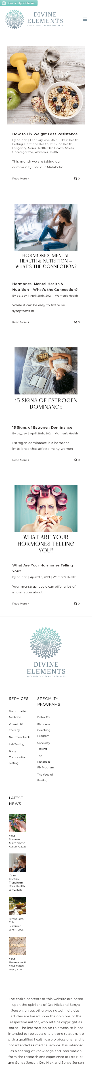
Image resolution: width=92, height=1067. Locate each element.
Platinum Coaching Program (43, 730)
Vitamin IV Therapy (16, 727)
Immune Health (61, 144)
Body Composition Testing (17, 757)
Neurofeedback (17, 737)
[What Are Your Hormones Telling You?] (46, 516)
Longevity (19, 148)
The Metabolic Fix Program (45, 761)
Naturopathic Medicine (17, 714)
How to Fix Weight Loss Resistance (45, 134)
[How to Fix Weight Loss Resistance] (46, 85)
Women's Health (46, 152)
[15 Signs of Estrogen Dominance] (46, 379)
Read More (19, 178)
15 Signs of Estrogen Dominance (42, 427)
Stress (69, 148)
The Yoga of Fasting (45, 777)
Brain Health (69, 140)
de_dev (22, 140)
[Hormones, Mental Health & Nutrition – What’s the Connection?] (46, 235)
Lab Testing (16, 744)
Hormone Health (36, 144)
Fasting (17, 144)
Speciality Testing (43, 745)
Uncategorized (22, 152)
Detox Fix (43, 717)
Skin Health (56, 148)
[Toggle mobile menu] (85, 19)
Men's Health (37, 148)
